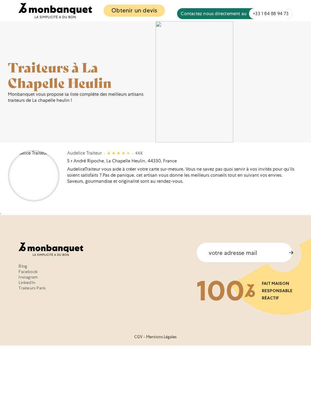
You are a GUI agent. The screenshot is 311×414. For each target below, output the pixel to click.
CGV (138, 336)
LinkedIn (27, 282)
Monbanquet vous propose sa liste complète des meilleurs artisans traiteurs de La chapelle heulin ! (75, 97)
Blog (23, 266)
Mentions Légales (161, 336)
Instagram (28, 277)
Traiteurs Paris (32, 288)
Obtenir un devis (134, 10)
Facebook (28, 271)
